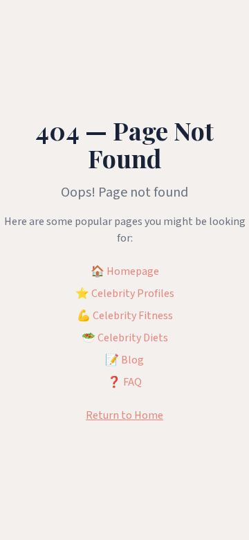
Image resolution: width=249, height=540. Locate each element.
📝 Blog (124, 360)
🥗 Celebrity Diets (125, 337)
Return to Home (124, 415)
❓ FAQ (124, 382)
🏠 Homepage (125, 271)
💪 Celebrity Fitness (125, 315)
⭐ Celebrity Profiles (124, 293)
